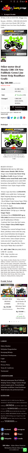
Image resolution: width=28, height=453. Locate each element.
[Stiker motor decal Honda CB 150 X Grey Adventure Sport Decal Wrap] (20, 290)
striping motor (19, 275)
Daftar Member (6, 346)
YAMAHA (9, 421)
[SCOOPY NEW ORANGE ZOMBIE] (7, 290)
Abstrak (6, 260)
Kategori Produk (9, 14)
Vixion (13, 418)
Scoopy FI (19, 415)
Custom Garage (8, 263)
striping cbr (3, 275)
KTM (7, 411)
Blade (21, 400)
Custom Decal (14, 261)
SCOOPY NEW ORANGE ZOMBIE (7, 301)
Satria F (15, 415)
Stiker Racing (11, 274)
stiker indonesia (12, 272)
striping (23, 274)
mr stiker (10, 268)
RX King (11, 415)
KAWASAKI (13, 408)
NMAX (7, 415)
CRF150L (18, 402)
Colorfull (7, 261)
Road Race (15, 268)
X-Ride (24, 418)
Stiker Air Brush (15, 270)
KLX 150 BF (24, 408)
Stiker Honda (4, 272)
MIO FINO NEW (16, 411)
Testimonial (4, 371)
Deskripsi (4, 125)
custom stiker (23, 263)
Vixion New (17, 418)
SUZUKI (4, 418)
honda (8, 267)
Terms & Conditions (7, 368)
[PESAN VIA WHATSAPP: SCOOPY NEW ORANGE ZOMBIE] (2, 295)
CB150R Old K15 (4, 402)
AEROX (13, 400)
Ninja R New (3, 415)
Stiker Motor (4, 274)
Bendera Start (16, 260)
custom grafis (16, 263)
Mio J (24, 411)
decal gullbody (14, 265)
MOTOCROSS (13, 413)
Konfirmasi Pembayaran (8, 355)
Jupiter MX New (17, 405)
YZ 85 (16, 421)
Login (3, 358)
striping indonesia (11, 275)
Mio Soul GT (3, 413)
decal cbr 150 (7, 265)
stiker (9, 270)
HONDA (17, 103)
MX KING (19, 413)
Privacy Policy (5, 365)
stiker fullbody (22, 270)
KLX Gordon (3, 411)
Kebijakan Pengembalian (9, 349)
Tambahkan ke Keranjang (19, 108)
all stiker (10, 260)
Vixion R (21, 418)
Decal (3, 201)
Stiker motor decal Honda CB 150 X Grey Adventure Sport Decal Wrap (20, 303)
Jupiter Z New (4, 408)
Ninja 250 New (24, 413)
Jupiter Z (22, 405)
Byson (23, 400)
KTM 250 (11, 411)
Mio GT (21, 411)
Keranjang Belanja (7, 352)
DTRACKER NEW (23, 402)
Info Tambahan (15, 125)
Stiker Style (18, 274)
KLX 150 (20, 408)
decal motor (3, 267)
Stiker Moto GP (20, 272)
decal (2, 265)
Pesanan (3, 361)
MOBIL (7, 413)
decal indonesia (23, 265)
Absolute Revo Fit (4, 400)
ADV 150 (9, 400)
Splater (20, 268)
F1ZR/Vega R (3, 405)
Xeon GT (2, 421)
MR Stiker (20, 169)
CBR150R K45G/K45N (12, 402)
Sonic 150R (23, 415)
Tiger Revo (9, 418)
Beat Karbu (17, 400)
